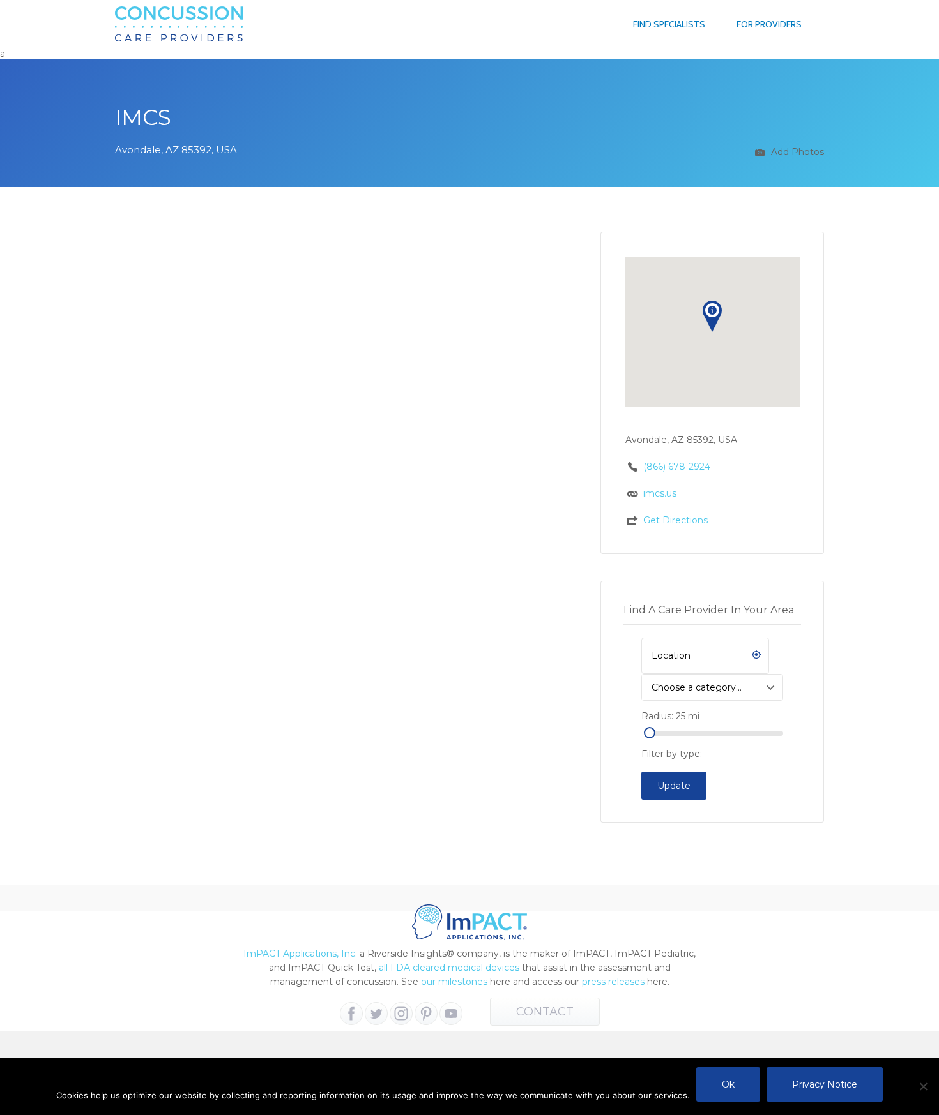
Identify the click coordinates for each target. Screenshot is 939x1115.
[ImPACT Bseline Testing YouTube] (450, 1013)
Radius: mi (670, 716)
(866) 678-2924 (676, 466)
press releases (613, 981)
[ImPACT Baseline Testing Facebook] (351, 1013)
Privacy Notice (824, 1084)
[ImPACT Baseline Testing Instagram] (401, 1013)
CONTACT (545, 1012)
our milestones (455, 981)
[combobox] (712, 687)
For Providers (769, 24)
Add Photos (796, 152)
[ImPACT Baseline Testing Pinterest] (426, 1013)
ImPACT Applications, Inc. (300, 953)
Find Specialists (669, 24)
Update (674, 785)
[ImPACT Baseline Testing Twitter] (376, 1013)
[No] (923, 1086)
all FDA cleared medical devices (449, 967)
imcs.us (659, 493)
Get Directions (675, 520)
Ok (728, 1084)
